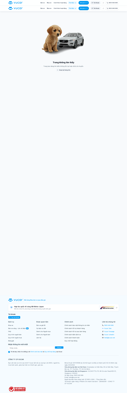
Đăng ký (59, 347)
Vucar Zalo (107, 328)
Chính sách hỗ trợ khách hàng (75, 328)
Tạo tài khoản (15, 317)
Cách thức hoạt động (60, 2)
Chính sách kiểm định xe (73, 334)
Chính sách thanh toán (72, 338)
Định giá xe (83, 2)
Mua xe (49, 2)
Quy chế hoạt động (71, 341)
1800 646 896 (109, 325)
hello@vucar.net (109, 338)
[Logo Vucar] (15, 300)
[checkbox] (9, 352)
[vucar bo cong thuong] (16, 389)
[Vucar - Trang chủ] (15, 2)
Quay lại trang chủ (64, 70)
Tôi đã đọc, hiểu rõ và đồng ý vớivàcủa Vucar (36, 351)
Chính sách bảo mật (36, 351)
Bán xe (43, 2)
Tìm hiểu (71, 2)
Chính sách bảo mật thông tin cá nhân (77, 325)
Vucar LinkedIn (109, 334)
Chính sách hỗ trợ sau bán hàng (75, 331)
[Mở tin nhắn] (103, 3)
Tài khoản (96, 2)
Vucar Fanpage (109, 331)
